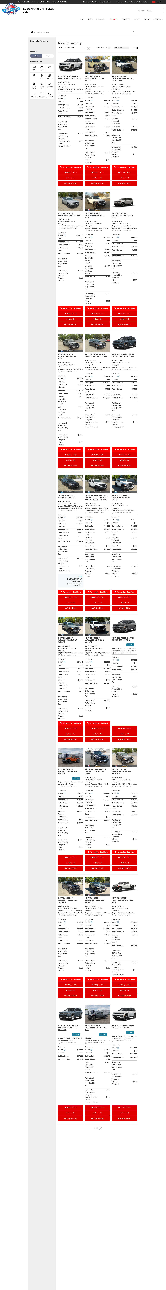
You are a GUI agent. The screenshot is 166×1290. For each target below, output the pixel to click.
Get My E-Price (71, 172)
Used (47, 56)
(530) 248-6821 (45, 2)
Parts (146, 19)
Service (136, 19)
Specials (113, 19)
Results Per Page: (101, 47)
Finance (125, 19)
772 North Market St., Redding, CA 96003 (96, 2)
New (89, 19)
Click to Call (71, 178)
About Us (157, 19)
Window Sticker (71, 183)
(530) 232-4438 (62, 2)
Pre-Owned (100, 19)
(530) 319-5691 (26, 2)
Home (82, 19)
